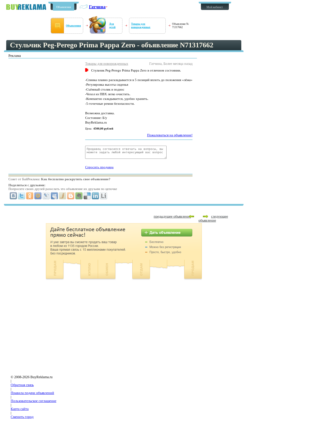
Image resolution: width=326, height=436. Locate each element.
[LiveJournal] (46, 195)
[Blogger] (71, 195)
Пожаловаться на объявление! (169, 135)
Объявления (63, 7)
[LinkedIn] (95, 195)
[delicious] (87, 195)
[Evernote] (79, 195)
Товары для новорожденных (140, 25)
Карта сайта (20, 409)
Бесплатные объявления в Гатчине (26, 7)
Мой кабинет (214, 7)
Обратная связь (22, 385)
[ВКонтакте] (13, 195)
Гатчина (97, 6)
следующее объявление (213, 218)
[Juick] (63, 195)
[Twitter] (22, 195)
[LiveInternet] (104, 195)
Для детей (112, 25)
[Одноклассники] (30, 195)
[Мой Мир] (38, 195)
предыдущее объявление (172, 216)
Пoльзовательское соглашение (33, 401)
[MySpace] (54, 195)
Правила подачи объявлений (32, 393)
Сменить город (22, 417)
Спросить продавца (99, 167)
